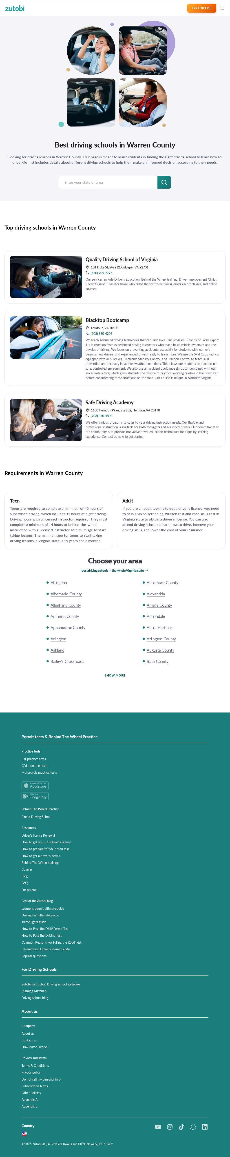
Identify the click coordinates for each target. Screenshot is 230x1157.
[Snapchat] (193, 1126)
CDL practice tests (34, 766)
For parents (29, 890)
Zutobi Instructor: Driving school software (51, 984)
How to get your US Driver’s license (46, 842)
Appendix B (30, 1106)
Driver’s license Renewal (38, 835)
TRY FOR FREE (201, 8)
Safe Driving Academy (110, 402)
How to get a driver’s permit (41, 856)
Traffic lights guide (34, 922)
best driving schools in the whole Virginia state (113, 570)
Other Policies (31, 1093)
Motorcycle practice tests (39, 772)
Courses (27, 869)
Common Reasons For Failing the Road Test (51, 942)
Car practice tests (34, 759)
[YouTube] (158, 1126)
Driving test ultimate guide (40, 915)
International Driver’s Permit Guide (46, 949)
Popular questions (34, 956)
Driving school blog (35, 998)
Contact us (29, 1040)
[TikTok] (181, 1126)
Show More (115, 675)
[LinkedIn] (204, 1126)
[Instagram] (169, 1126)
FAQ (25, 883)
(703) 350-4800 (101, 415)
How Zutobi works (34, 1047)
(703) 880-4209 (101, 333)
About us (28, 1033)
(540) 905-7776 (101, 272)
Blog (25, 876)
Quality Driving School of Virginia (122, 259)
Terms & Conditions (35, 1065)
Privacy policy (31, 1072)
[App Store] (115, 785)
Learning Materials (34, 991)
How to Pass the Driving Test (42, 935)
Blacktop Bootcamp (107, 320)
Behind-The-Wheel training (40, 862)
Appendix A (30, 1099)
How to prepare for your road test (45, 849)
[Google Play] (115, 796)
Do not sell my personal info (41, 1079)
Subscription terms (35, 1086)
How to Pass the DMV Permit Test (45, 929)
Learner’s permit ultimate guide (43, 908)
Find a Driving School (36, 817)
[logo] (14, 8)
